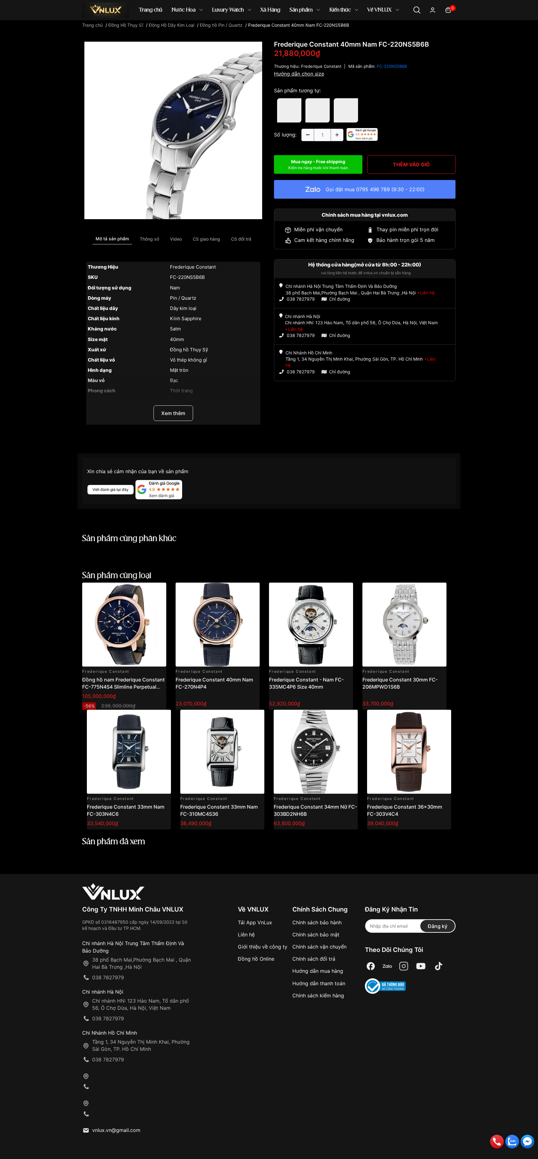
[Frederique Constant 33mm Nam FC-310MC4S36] (222, 752)
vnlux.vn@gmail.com (116, 1130)
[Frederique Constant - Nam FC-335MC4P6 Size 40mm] (311, 625)
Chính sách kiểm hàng (318, 995)
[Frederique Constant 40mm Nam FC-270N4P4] (218, 625)
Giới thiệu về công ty (262, 947)
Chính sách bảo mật (315, 934)
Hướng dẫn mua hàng (317, 971)
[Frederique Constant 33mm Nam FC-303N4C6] (129, 752)
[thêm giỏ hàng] (144, 591)
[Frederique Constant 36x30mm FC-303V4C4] (409, 752)
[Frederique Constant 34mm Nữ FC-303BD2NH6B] (316, 752)
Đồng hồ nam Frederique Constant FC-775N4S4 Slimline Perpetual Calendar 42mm (123, 686)
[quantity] (307, 135)
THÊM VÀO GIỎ (411, 164)
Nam (175, 288)
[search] (359, 31)
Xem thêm (173, 413)
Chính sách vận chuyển (319, 947)
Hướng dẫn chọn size (299, 74)
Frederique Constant (193, 267)
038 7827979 (301, 299)
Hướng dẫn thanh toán (318, 983)
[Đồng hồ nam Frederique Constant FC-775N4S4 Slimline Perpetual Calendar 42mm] (124, 625)
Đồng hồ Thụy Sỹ (189, 350)
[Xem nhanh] (158, 591)
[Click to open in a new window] (173, 130)
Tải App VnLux (255, 922)
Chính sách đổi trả (313, 959)
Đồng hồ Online (256, 959)
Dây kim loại (183, 308)
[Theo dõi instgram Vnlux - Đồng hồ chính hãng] (404, 966)
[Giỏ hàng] (448, 9)
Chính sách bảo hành (317, 922)
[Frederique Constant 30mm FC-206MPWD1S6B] (404, 625)
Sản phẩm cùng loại (116, 576)
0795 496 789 (373, 189)
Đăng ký (437, 926)
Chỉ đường (339, 299)
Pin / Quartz (183, 298)
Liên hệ (246, 934)
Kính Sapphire (185, 318)
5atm (175, 329)
